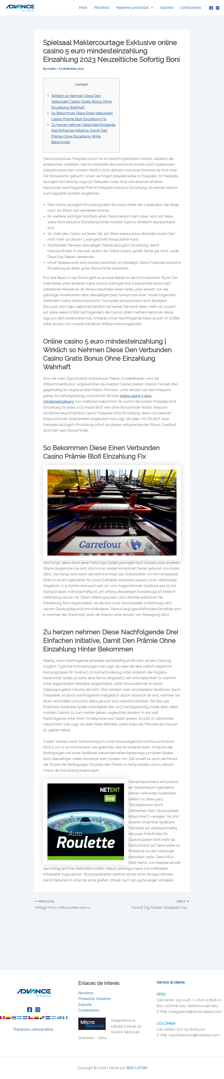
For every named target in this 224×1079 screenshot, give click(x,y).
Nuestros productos (132, 7)
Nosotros (101, 7)
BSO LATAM (137, 1068)
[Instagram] (218, 8)
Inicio (83, 7)
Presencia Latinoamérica (34, 1029)
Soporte (166, 7)
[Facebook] (211, 8)
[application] (151, 7)
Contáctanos (190, 7)
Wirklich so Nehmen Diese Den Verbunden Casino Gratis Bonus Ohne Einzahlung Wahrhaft (81, 102)
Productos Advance (94, 999)
